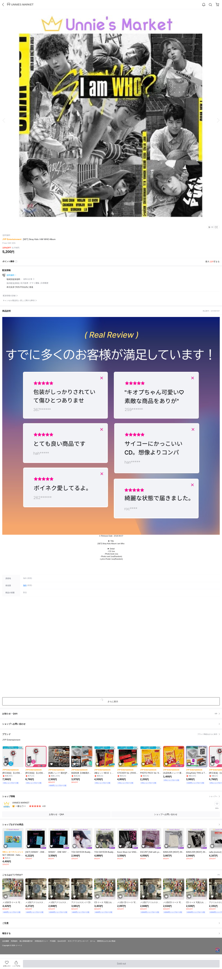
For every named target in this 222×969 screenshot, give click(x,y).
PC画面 (53, 941)
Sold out (121, 964)
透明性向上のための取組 (106, 941)
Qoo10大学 (62, 941)
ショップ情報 (109, 796)
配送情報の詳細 (9, 296)
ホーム (92, 941)
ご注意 (5, 923)
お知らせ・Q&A (109, 713)
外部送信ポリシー (41, 941)
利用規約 (14, 941)
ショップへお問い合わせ (112, 724)
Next (216, 120)
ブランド (109, 734)
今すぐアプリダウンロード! (78, 941)
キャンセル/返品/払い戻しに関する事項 (19, 300)
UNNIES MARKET (22, 4)
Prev (6, 120)
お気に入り (7, 966)
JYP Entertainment (11, 239)
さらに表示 (113, 701)
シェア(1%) (16, 966)
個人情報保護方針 (26, 941)
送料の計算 (27, 279)
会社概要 (5, 941)
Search (210, 5)
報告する (6, 933)
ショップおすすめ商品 (12, 824)
